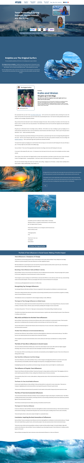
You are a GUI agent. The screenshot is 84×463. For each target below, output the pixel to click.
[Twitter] (66, 2)
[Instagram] (63, 2)
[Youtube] (68, 2)
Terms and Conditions (44, 461)
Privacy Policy (38, 461)
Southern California (19, 139)
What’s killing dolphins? (32, 2)
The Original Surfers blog (35, 114)
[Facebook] (65, 2)
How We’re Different (26, 2)
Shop (51, 2)
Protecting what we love (39, 2)
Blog (54, 2)
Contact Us (59, 2)
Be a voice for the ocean (46, 2)
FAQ (56, 2)
